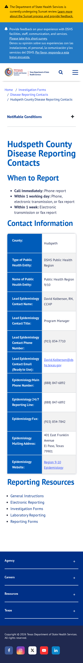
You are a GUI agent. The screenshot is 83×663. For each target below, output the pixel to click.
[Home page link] (27, 72)
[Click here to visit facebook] (8, 650)
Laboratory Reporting (28, 515)
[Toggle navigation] (74, 72)
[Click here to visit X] (32, 650)
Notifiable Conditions (24, 116)
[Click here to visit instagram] (20, 650)
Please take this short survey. (28, 38)
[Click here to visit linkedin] (55, 650)
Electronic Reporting (27, 502)
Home (9, 90)
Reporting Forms (24, 521)
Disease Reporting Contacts (29, 94)
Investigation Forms (32, 90)
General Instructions (27, 495)
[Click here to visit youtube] (44, 650)
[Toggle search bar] (59, 72)
